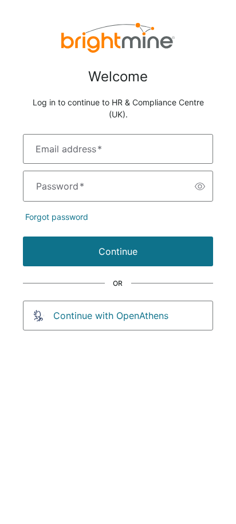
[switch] (200, 186)
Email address (69, 149)
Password (60, 186)
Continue (118, 251)
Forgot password (56, 217)
